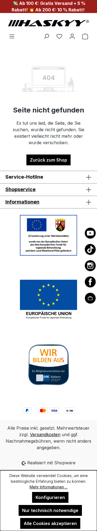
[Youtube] (90, 233)
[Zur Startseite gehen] (48, 23)
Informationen (22, 202)
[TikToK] (90, 249)
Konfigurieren (50, 497)
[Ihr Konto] (72, 36)
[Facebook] (90, 281)
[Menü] (11, 36)
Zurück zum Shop (48, 160)
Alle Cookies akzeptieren (50, 523)
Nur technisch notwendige (50, 510)
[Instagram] (90, 265)
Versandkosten (45, 434)
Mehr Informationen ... (49, 487)
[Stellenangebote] (90, 298)
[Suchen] (46, 36)
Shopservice (20, 189)
